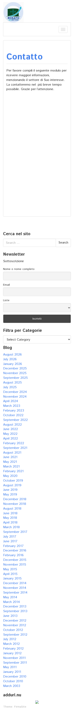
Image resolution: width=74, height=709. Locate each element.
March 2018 (11, 527)
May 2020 (10, 476)
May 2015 (10, 569)
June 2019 (10, 490)
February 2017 (13, 546)
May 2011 (10, 667)
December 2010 (14, 676)
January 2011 (12, 672)
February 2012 (13, 648)
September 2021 (15, 448)
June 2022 (10, 429)
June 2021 (10, 457)
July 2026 (10, 359)
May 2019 (10, 494)
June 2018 (10, 513)
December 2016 (14, 550)
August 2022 (12, 424)
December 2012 (14, 620)
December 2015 (14, 560)
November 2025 (15, 373)
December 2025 (15, 368)
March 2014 (11, 602)
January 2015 (12, 578)
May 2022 (10, 434)
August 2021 (12, 452)
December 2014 (15, 583)
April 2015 (10, 574)
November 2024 (15, 396)
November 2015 (14, 564)
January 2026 (12, 364)
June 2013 (10, 616)
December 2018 (14, 499)
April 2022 (10, 438)
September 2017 (15, 532)
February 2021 (13, 471)
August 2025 (12, 382)
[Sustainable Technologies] (13, 12)
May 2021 (10, 462)
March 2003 (11, 686)
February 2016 (13, 555)
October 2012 (13, 630)
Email (6, 285)
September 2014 (15, 592)
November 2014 (14, 588)
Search (63, 242)
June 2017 (10, 541)
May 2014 (10, 597)
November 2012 (14, 625)
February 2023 (13, 410)
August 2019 (12, 485)
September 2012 (15, 634)
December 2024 (15, 392)
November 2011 (14, 658)
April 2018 (10, 522)
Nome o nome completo (19, 269)
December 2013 (14, 606)
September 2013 (15, 611)
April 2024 (10, 401)
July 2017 (9, 536)
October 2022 (13, 415)
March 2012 (11, 644)
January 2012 (12, 653)
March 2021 (11, 466)
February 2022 (13, 443)
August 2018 (12, 508)
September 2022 (15, 420)
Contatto (24, 57)
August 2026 (12, 354)
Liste (6, 300)
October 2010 (13, 681)
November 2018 (14, 504)
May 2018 (10, 518)
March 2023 (11, 406)
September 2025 (15, 378)
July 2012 (9, 639)
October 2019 (13, 480)
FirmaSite (20, 707)
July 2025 (10, 387)
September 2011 (15, 662)
